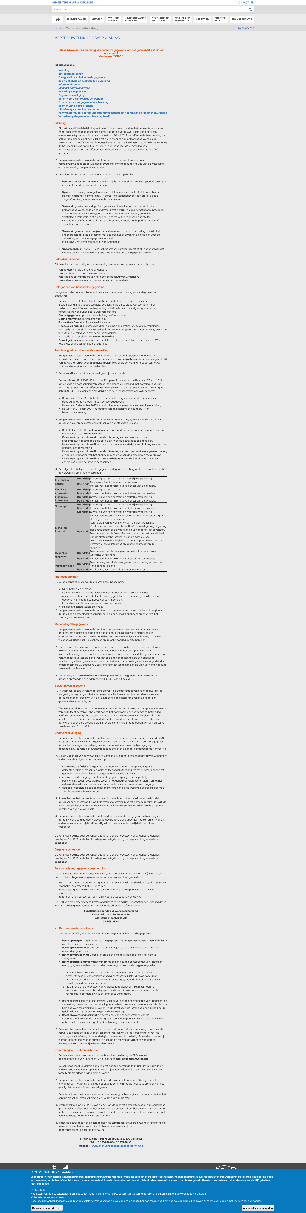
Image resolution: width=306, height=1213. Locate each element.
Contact (243, 2)
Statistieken (40, 1189)
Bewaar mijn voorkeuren (46, 1207)
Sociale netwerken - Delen (49, 1197)
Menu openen (246, 27)
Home (58, 28)
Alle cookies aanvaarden (258, 1207)
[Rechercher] (250, 9)
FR (252, 2)
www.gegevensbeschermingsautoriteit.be (117, 1145)
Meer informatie (40, 1183)
